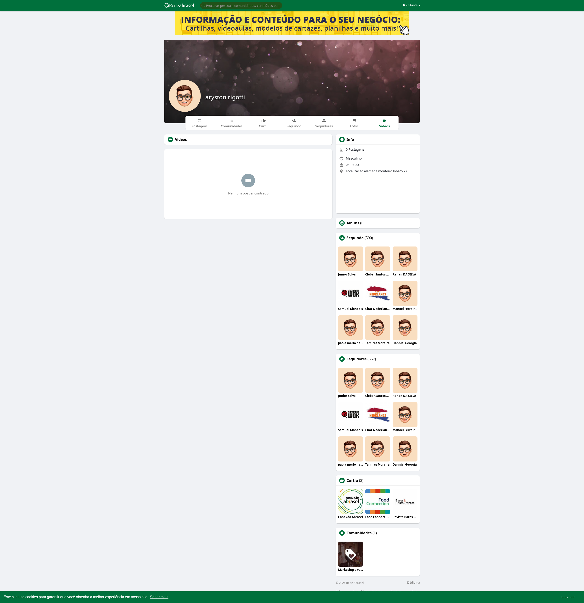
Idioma (414, 582)
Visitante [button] (411, 5)
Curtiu (352, 480)
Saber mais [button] (159, 597)
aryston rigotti (225, 97)
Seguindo (355, 238)
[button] (241, 5)
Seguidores (357, 359)
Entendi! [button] (568, 597)
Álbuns (353, 223)
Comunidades (359, 533)
